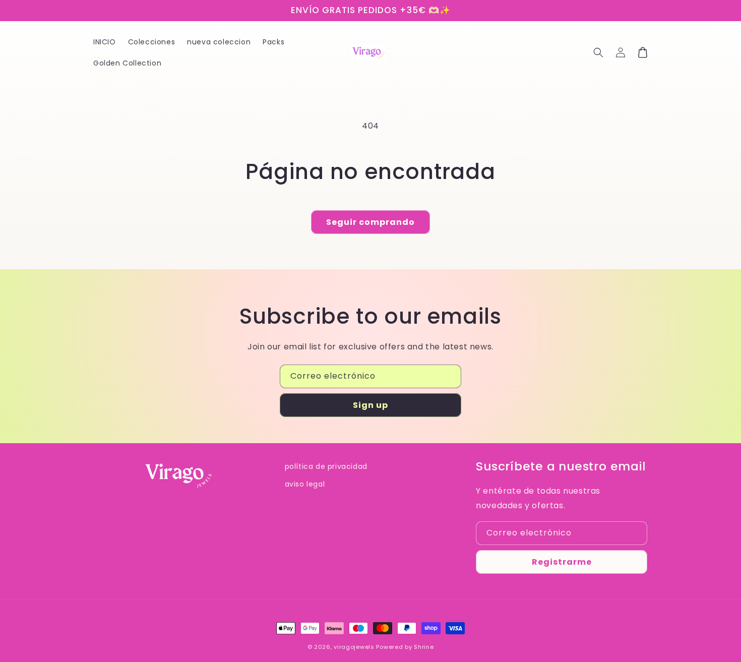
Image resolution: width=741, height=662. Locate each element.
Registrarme (562, 562)
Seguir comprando (370, 222)
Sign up (370, 405)
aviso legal (305, 484)
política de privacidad (326, 466)
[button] (598, 52)
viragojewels (354, 647)
